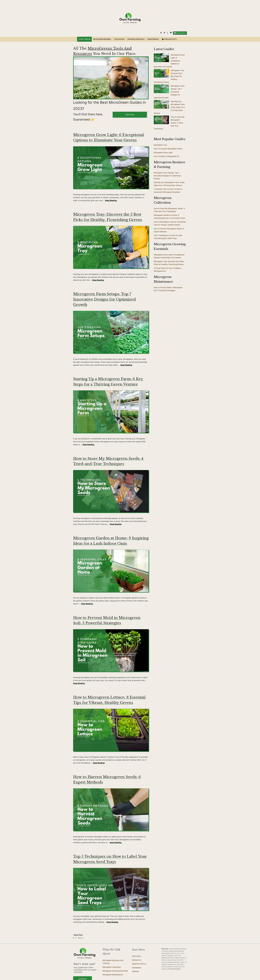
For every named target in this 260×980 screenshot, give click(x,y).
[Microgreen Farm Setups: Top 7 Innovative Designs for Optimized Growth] (161, 89)
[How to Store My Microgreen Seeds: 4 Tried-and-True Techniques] (161, 120)
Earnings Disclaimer (174, 969)
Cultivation (119, 39)
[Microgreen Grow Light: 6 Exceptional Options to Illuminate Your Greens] (161, 58)
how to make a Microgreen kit (166, 156)
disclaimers (136, 968)
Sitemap (135, 971)
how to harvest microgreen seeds (168, 149)
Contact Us (136, 960)
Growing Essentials (135, 39)
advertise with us (139, 964)
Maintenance (153, 39)
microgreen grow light (163, 153)
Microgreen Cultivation (112, 967)
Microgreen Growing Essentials (115, 971)
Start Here (130, 115)
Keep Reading (111, 200)
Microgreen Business (102, 39)
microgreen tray (160, 145)
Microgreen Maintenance (113, 975)
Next (81, 938)
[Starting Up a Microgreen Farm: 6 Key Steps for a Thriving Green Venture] (161, 104)
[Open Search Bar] (180, 39)
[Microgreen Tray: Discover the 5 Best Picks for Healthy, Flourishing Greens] (161, 73)
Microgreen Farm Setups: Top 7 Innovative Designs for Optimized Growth (104, 299)
